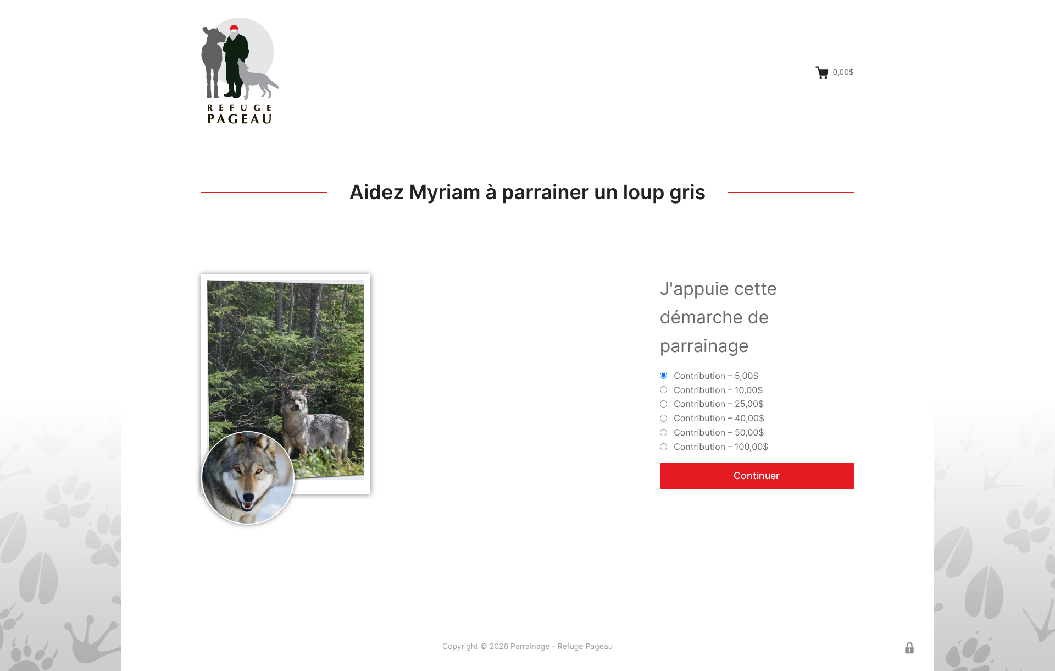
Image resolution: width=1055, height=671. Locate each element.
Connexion (909, 648)
